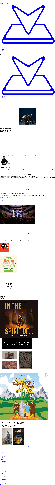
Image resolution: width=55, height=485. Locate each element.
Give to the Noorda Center (27, 147)
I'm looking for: (1, 45)
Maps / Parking (3, 467)
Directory (2, 457)
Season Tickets (3, 47)
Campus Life (3, 452)
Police (2, 469)
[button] (0, 54)
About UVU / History (4, 462)
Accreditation (3, 453)
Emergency (3, 468)
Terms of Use (3, 478)
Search (2, 470)
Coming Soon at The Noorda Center (27, 148)
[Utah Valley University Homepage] (3, 3)
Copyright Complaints (4, 479)
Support (2, 48)
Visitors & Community (4, 461)
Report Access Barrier (4, 471)
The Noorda (8, 3)
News (2, 473)
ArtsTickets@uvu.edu (4, 448)
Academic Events (3, 98)
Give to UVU (3, 464)
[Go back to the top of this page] (0, 484)
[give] (17, 223)
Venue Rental (3, 49)
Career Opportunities (4, 456)
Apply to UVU (3, 4)
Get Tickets (27, 295)
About (2, 50)
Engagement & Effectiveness (4, 463)
